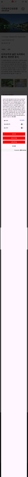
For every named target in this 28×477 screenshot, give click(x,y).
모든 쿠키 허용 (14, 138)
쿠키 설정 (14, 146)
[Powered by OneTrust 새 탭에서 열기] (20, 150)
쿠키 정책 (14, 117)
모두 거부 (14, 134)
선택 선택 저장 (14, 142)
